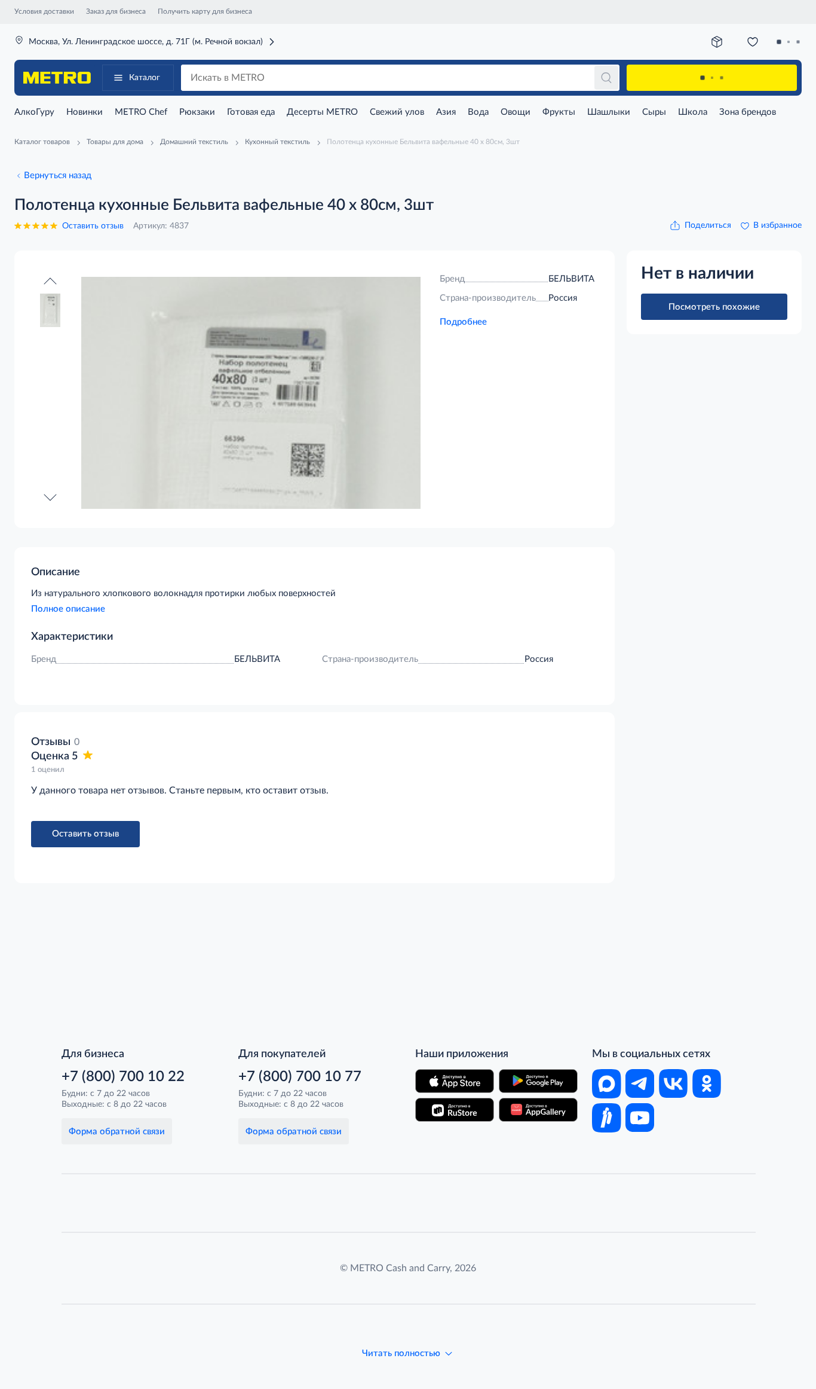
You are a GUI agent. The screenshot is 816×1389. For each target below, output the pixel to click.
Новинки (84, 112)
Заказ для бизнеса (116, 11)
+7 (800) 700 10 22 (123, 1077)
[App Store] (454, 1081)
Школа (692, 112)
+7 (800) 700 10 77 (299, 1077)
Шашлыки (608, 112)
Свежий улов (397, 112)
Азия (446, 112)
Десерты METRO (322, 112)
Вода (478, 112)
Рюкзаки (197, 112)
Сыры (654, 112)
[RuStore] (454, 1110)
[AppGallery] (538, 1110)
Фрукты (558, 112)
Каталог (144, 78)
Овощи (515, 112)
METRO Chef (141, 112)
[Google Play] (538, 1081)
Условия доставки (44, 11)
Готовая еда (251, 112)
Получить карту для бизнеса (205, 11)
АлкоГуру (34, 112)
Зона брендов (747, 112)
